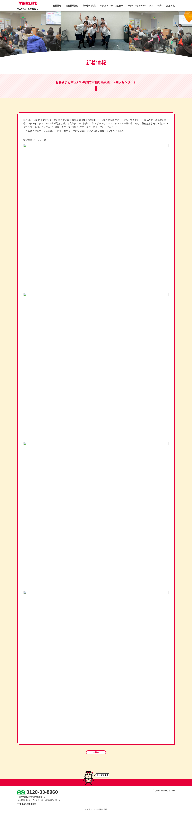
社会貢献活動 (72, 5)
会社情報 (57, 5)
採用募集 (170, 5)
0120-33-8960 (42, 792)
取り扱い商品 (89, 5)
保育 (160, 5)
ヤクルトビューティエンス (140, 5)
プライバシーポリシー (165, 791)
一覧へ (96, 752)
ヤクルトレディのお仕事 (111, 5)
